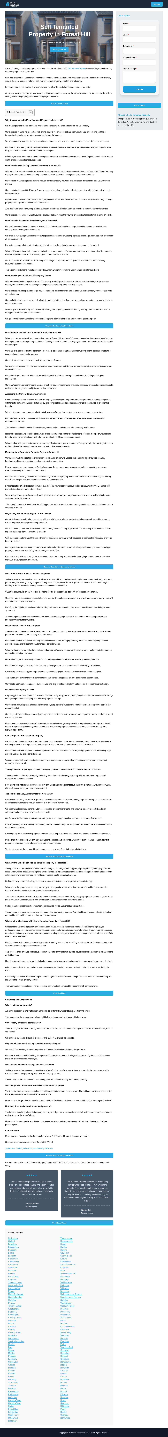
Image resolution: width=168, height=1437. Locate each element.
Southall (64, 1371)
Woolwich (12, 1335)
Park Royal (65, 1312)
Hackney (12, 1380)
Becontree (64, 1291)
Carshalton (13, 1362)
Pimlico (11, 1303)
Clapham (12, 1279)
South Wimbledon (16, 1341)
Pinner (63, 1409)
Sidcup (11, 1350)
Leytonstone (65, 1262)
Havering (64, 1397)
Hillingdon (64, 1406)
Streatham (12, 1268)
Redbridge (65, 1276)
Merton (11, 1324)
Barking (63, 1250)
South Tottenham (67, 1265)
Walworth (12, 1271)
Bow (10, 1347)
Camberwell (13, 1262)
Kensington (13, 1391)
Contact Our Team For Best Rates (59, 326)
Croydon (12, 1300)
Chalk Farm (13, 1415)
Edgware (64, 1394)
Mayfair (11, 1344)
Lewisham (27, 1148)
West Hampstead (67, 1273)
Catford (19, 1148)
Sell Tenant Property (77, 68)
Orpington (12, 1397)
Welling (11, 1365)
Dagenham (65, 1315)
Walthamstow (66, 1282)
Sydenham (10, 1148)
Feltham (64, 1385)
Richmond (64, 1285)
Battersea (12, 1312)
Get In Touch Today (59, 104)
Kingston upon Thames (70, 1297)
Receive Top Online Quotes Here (59, 856)
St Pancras (13, 1383)
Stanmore (64, 1403)
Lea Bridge (13, 1412)
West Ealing (65, 1332)
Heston (63, 1365)
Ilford (62, 1271)
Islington (12, 1368)
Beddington (13, 1315)
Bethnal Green (14, 1332)
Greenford (64, 1359)
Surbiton (64, 1300)
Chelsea (12, 1327)
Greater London (15, 1297)
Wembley (64, 1335)
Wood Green (65, 1303)
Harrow (63, 1383)
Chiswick (64, 1268)
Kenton (63, 1377)
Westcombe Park (15, 1285)
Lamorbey (12, 1359)
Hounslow (64, 1353)
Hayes (63, 1400)
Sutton (11, 1406)
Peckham (49, 1148)
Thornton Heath (15, 1282)
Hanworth (64, 1368)
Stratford (12, 1385)
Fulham (11, 1371)
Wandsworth (13, 1338)
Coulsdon (64, 1253)
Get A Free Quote (59, 1223)
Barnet (63, 1388)
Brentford (64, 1309)
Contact (157, 4)
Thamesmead (66, 1238)
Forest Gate (13, 1409)
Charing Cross (14, 1318)
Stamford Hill (66, 1256)
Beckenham (38, 1148)
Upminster (64, 1380)
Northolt (63, 1391)
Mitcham (12, 1321)
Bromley (11, 1329)
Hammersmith (66, 1241)
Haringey (64, 1279)
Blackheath (13, 1259)
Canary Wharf (14, 1288)
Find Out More (59, 993)
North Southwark (15, 1294)
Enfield (63, 1374)
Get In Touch (139, 105)
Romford (64, 1356)
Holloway (12, 1421)
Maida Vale (13, 1418)
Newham (12, 1388)
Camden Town (14, 1400)
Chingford (64, 1350)
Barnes (63, 1247)
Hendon (63, 1324)
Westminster (13, 1309)
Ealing (63, 1344)
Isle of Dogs (13, 1276)
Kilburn (63, 1259)
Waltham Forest (67, 1306)
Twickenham (65, 1318)
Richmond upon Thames (71, 1294)
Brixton (11, 1253)
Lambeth (12, 1256)
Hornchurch (65, 1362)
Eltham (11, 1291)
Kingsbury (64, 1341)
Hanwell (64, 1338)
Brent (62, 1321)
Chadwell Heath (67, 1327)
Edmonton (64, 1329)
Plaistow (12, 1356)
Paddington (13, 1394)
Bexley (63, 1244)
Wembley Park (66, 1347)
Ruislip (63, 1412)
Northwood (65, 1418)
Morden (11, 1353)
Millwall (11, 1273)
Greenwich (13, 1265)
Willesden (64, 1288)
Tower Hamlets (14, 1306)
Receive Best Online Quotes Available (59, 567)
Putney (11, 1377)
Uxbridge (64, 1415)
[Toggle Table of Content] (29, 112)
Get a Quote (58, 49)
